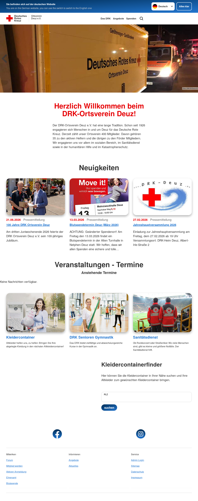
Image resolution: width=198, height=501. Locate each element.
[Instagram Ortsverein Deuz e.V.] (140, 434)
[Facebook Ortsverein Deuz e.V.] (57, 434)
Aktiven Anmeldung (16, 471)
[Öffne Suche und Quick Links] (141, 18)
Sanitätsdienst (145, 337)
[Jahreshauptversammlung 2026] (162, 196)
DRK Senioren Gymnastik (91, 337)
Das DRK (106, 18)
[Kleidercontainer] (35, 312)
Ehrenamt (11, 477)
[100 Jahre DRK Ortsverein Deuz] (35, 196)
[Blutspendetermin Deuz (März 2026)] (99, 196)
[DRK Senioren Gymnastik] (99, 312)
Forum (9, 460)
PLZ (106, 394)
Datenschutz (137, 471)
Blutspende (12, 483)
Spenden (131, 18)
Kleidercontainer (20, 337)
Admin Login (137, 460)
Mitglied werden (14, 466)
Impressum (136, 477)
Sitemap (135, 466)
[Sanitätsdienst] (162, 312)
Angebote (118, 18)
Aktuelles (73, 466)
